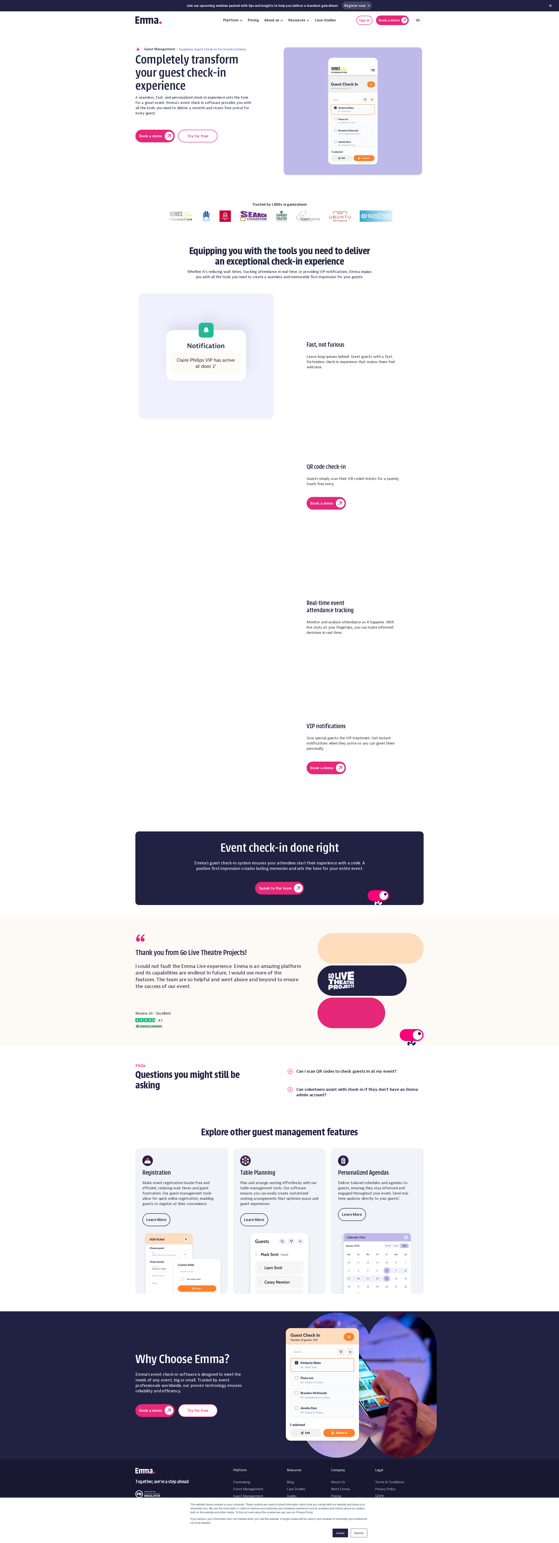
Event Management (248, 1489)
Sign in (364, 20)
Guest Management (159, 49)
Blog (290, 1482)
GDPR (379, 1496)
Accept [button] (340, 1533)
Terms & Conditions (389, 1482)
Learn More (156, 1219)
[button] (233, 20)
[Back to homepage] (148, 20)
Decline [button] (359, 1533)
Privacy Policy (385, 1489)
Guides (292, 1496)
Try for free (198, 136)
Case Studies (296, 1489)
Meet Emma (340, 1489)
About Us (338, 1482)
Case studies (325, 20)
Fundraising (241, 1482)
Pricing (253, 20)
